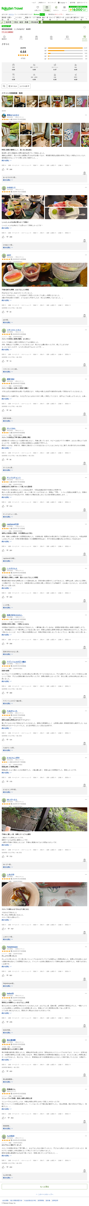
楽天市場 (72, 2)
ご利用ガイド (42, 2)
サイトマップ (52, 2)
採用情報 (41, 1200)
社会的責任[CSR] (30, 1200)
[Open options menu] (86, 115)
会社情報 (5, 1200)
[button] (7, 101)
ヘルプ (34, 2)
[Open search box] (4, 86)
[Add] (84, 27)
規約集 (48, 1200)
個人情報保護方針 (16, 1200)
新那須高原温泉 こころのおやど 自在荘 (16, 29)
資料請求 (55, 1200)
